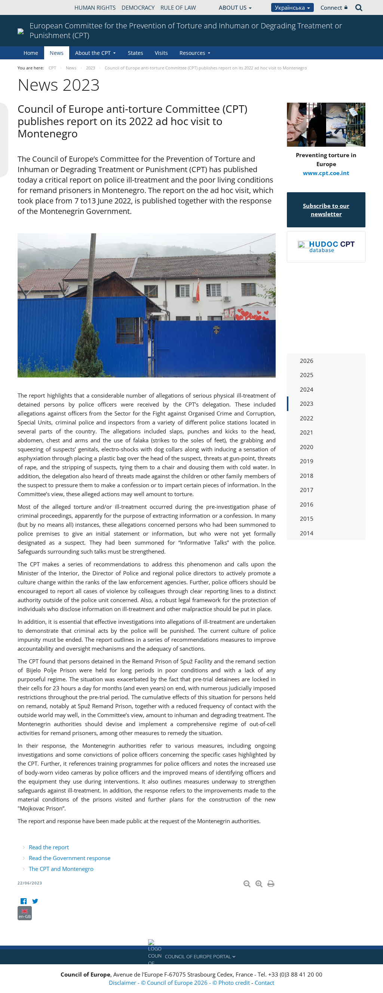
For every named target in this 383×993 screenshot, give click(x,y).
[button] (191, 956)
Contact (264, 982)
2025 (306, 375)
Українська (290, 7)
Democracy (138, 7)
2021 (306, 432)
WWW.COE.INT (36, 7)
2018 (306, 475)
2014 (306, 533)
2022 (306, 418)
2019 (306, 461)
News (57, 52)
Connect (331, 7)
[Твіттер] (35, 901)
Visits (161, 52)
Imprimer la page (271, 882)
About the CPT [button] (93, 52)
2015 (306, 518)
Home (31, 52)
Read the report (49, 847)
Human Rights (95, 7)
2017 (306, 490)
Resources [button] (192, 52)
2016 (306, 504)
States (135, 52)
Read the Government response (69, 858)
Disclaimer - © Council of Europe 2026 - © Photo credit (180, 982)
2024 (306, 389)
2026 (306, 360)
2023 (306, 403)
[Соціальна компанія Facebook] (23, 901)
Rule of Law (178, 7)
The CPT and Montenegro (61, 868)
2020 (306, 447)
